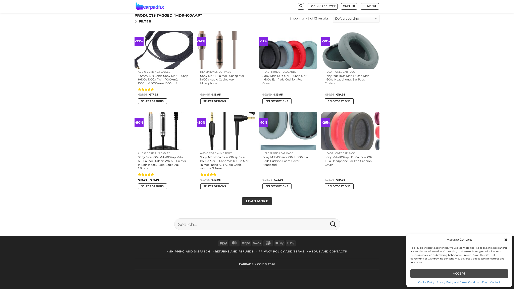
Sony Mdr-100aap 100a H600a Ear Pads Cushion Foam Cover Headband (285, 160)
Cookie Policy (426, 282)
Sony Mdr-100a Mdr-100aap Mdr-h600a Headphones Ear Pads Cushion (347, 79)
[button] (506, 240)
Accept (459, 273)
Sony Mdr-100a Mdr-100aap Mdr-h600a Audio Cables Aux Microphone (222, 79)
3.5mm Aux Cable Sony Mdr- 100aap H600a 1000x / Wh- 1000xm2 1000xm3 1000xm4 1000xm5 (163, 79)
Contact (495, 282)
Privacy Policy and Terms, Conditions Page (462, 282)
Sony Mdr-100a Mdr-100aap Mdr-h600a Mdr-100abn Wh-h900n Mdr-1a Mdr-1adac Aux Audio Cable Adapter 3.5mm (225, 162)
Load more (257, 201)
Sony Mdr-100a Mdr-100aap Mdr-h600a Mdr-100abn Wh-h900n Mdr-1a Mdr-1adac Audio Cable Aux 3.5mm (162, 162)
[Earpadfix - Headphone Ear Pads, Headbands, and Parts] (155, 6)
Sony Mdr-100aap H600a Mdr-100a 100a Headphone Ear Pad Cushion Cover (348, 160)
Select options (152, 101)
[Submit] (333, 224)
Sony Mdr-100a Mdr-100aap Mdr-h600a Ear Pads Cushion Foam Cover (285, 79)
